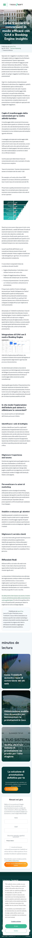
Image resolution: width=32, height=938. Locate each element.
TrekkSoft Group (20, 936)
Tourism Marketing (15, 48)
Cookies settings (16, 921)
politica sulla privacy (13, 860)
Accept (16, 926)
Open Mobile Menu (5, 5)
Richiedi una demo (11, 789)
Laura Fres (13, 46)
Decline (16, 930)
